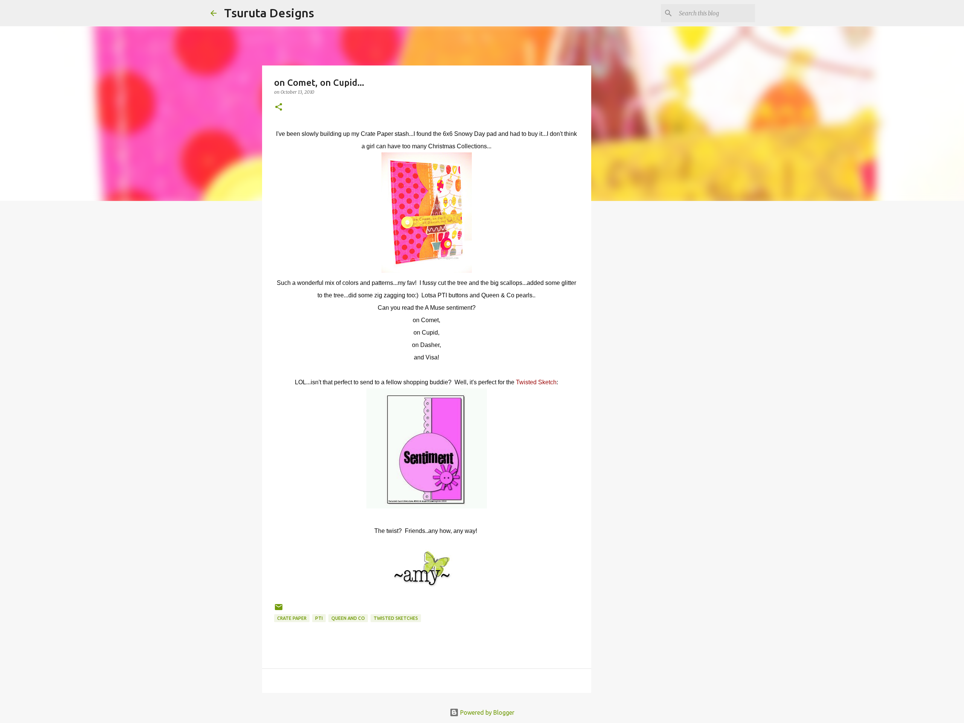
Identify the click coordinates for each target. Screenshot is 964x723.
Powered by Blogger (486, 712)
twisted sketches (396, 618)
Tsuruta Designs (269, 13)
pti (319, 618)
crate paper (292, 618)
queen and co (348, 618)
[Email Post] (278, 609)
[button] (278, 107)
